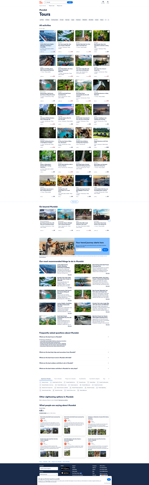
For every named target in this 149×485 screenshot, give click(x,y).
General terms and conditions (77, 475)
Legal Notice (74, 469)
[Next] (109, 220)
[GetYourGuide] (41, 2)
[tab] (45, 378)
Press (93, 473)
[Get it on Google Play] (65, 468)
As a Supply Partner (103, 467)
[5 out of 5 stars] (50, 418)
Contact (73, 467)
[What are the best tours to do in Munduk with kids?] (108, 357)
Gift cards (94, 475)
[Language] (103, 2)
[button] (47, 41)
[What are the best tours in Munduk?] (108, 337)
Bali (49, 461)
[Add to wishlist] (54, 31)
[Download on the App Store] (65, 473)
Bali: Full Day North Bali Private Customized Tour (50, 342)
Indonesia (45, 461)
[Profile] (108, 2)
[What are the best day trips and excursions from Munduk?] (108, 352)
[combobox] (55, 2)
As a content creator (103, 469)
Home (40, 461)
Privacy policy (74, 471)
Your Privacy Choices (76, 473)
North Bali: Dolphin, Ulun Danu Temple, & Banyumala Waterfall (53, 344)
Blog (93, 471)
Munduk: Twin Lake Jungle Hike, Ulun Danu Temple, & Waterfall (53, 343)
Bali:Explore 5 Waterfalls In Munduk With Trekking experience (98, 417)
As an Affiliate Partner (104, 471)
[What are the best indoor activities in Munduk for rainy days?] (108, 368)
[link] (47, 41)
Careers (94, 469)
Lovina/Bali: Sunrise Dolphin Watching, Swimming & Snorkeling (53, 341)
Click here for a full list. (63, 400)
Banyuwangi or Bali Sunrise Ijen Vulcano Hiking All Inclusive (52, 346)
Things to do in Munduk (56, 461)
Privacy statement (42, 257)
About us (94, 467)
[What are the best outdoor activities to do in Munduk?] (108, 363)
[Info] (44, 29)
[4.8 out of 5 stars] (42, 413)
